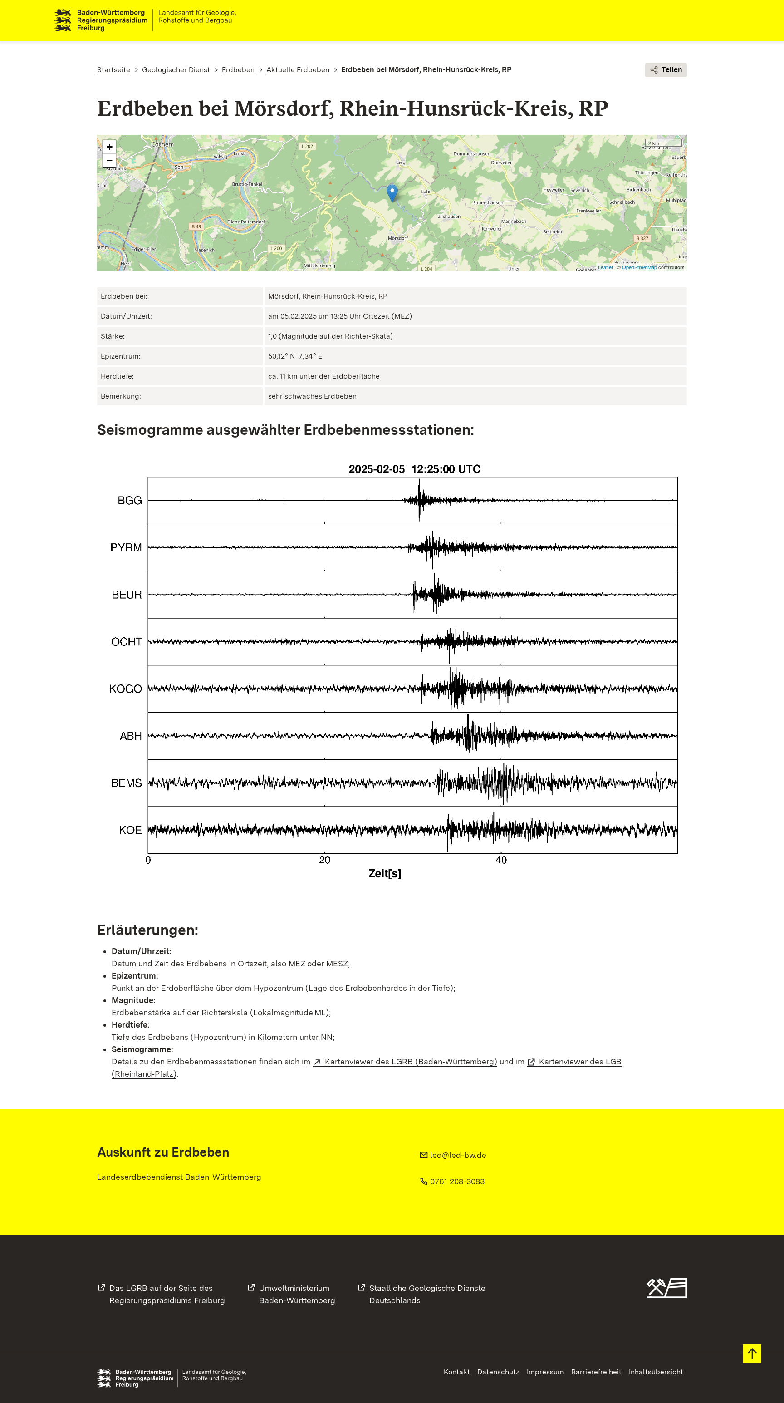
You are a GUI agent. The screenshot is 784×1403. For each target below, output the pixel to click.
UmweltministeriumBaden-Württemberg (297, 1294)
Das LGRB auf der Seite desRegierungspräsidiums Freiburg (167, 1294)
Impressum (545, 1372)
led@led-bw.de (458, 1155)
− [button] (110, 160)
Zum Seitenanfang (752, 1354)
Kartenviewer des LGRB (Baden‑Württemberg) (411, 1061)
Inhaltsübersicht (656, 1372)
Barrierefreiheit (596, 1372)
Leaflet (605, 267)
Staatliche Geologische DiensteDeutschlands (427, 1294)
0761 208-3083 (457, 1181)
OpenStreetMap (639, 267)
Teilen (672, 69)
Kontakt (457, 1372)
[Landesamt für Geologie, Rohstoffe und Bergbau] (148, 20)
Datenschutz (498, 1372)
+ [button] (110, 147)
